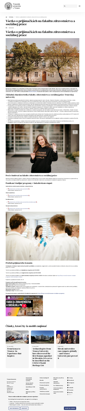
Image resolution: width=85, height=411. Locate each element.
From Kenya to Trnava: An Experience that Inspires (14, 352)
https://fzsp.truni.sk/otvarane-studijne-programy (51, 293)
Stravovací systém (44, 382)
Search (64, 6)
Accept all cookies (70, 408)
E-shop (71, 378)
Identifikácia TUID (30, 387)
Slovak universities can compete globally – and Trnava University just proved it (67, 353)
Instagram (71, 382)
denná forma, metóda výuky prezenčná (18, 189)
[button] (79, 6)
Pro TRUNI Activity (58, 385)
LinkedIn (71, 387)
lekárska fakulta (32, 91)
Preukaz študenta (44, 385)
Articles (11, 17)
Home (6, 17)
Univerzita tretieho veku (58, 392)
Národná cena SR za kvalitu (58, 378)
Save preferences (14, 408)
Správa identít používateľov (29, 383)
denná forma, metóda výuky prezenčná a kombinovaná (22, 202)
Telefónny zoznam (44, 391)
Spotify (71, 392)
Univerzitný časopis (45, 394)
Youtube (71, 390)
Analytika (12, 403)
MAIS (27, 389)
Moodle (42, 380)
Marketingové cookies (15, 405)
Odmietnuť (24, 408)
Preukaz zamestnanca (43, 388)
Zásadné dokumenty (56, 382)
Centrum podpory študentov (58, 388)
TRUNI (11, 401)
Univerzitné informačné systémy (29, 379)
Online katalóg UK (44, 378)
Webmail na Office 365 (30, 392)
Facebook (71, 380)
